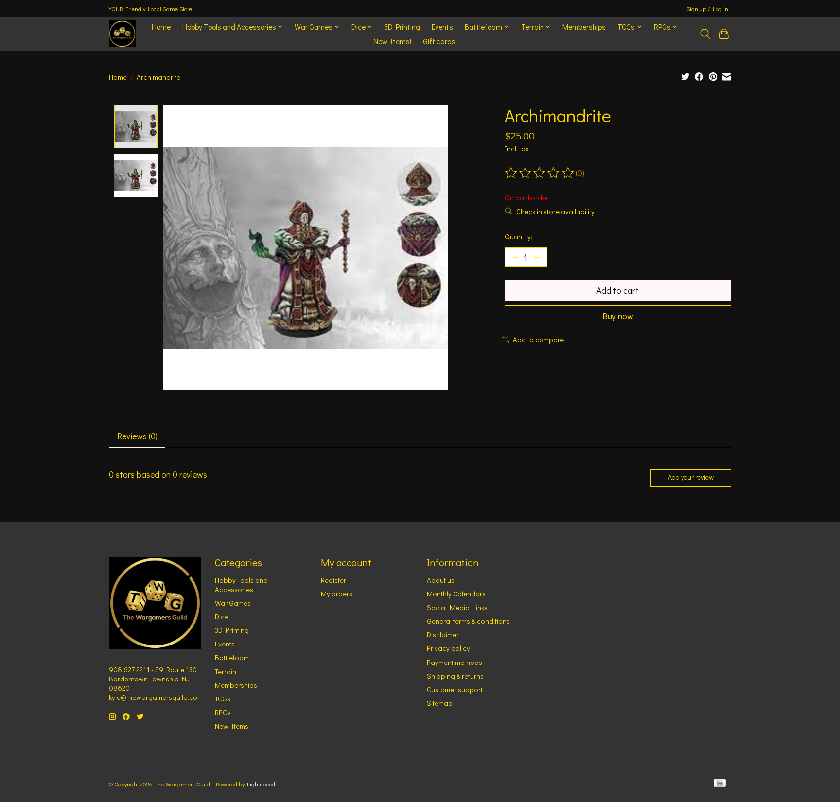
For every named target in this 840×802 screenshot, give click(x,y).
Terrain (225, 671)
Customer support (455, 689)
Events (442, 27)
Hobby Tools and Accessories (241, 584)
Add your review (691, 477)
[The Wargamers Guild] (122, 33)
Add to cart (617, 290)
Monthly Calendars (456, 593)
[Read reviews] (540, 173)
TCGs (222, 698)
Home (161, 27)
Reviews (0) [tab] (137, 436)
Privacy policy (448, 648)
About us (441, 580)
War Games (233, 603)
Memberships (584, 27)
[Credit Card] (720, 783)
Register (333, 580)
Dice (221, 616)
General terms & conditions (468, 621)
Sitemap (440, 703)
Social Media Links (457, 607)
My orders (336, 593)
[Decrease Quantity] (515, 257)
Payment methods (454, 662)
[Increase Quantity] (536, 257)
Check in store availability (555, 211)
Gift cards (439, 41)
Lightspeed (261, 784)
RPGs (223, 712)
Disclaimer (443, 634)
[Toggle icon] (705, 34)
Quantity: (518, 236)
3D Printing (402, 27)
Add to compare (538, 339)
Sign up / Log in (707, 9)
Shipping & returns (455, 675)
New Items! (392, 41)
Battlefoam (232, 657)
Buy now (617, 316)
